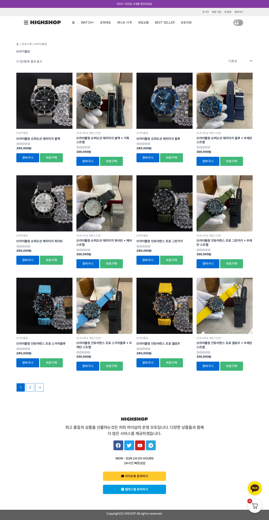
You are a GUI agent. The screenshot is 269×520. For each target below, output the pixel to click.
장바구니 (239, 11)
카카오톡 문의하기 (136, 476)
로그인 (205, 11)
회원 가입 (216, 11)
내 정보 (227, 11)
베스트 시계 (124, 22)
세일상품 (143, 22)
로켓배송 (105, 22)
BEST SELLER (165, 22)
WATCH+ (87, 22)
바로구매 (51, 158)
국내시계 (26, 44)
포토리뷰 (186, 22)
